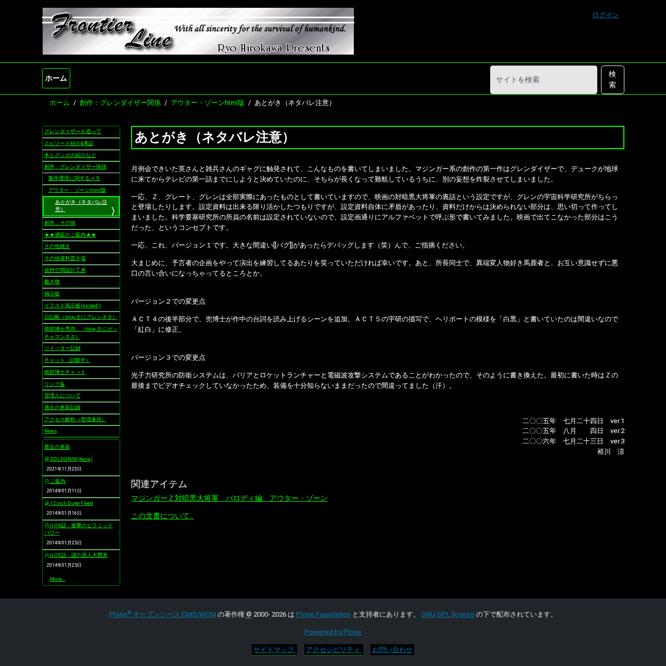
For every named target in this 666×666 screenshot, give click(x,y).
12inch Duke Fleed (71, 503)
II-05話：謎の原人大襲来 (78, 555)
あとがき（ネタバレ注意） (81, 206)
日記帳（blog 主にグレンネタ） (81, 317)
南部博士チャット (65, 372)
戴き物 (52, 281)
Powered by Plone (333, 632)
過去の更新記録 (62, 407)
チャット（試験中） (67, 360)
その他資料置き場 (65, 258)
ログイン (605, 15)
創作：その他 (59, 223)
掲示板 (52, 293)
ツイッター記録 (62, 348)
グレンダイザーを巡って (72, 131)
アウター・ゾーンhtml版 (208, 103)
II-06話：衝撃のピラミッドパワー (78, 529)
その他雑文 (57, 246)
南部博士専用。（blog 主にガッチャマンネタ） (81, 332)
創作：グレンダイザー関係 (120, 103)
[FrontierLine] (198, 31)
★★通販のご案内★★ (70, 235)
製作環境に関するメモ (74, 178)
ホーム (56, 78)
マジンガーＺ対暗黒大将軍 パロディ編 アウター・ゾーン (229, 498)
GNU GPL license (448, 614)
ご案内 (57, 481)
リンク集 (54, 384)
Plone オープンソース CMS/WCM (162, 614)
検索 (612, 79)
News (50, 431)
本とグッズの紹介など (70, 155)
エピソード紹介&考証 (69, 143)
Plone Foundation (323, 614)
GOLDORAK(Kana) (71, 459)
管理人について (62, 395)
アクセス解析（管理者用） (75, 419)
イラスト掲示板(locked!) (72, 305)
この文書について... (162, 516)
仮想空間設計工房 (65, 270)
